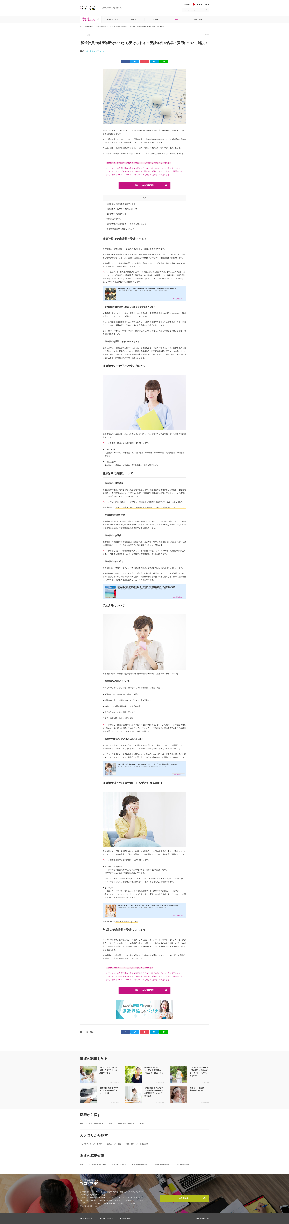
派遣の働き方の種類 (99, 1164)
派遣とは (83, 1164)
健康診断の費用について (116, 214)
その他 (142, 1123)
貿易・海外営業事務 (96, 1123)
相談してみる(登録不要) (144, 185)
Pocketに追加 (144, 61)
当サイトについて (108, 1218)
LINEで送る (163, 61)
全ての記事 (144, 1144)
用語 (176, 19)
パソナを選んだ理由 (182, 1164)
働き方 (133, 19)
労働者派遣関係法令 (162, 1164)
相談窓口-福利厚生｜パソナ (127, 921)
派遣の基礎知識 (101, 26)
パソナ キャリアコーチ (95, 51)
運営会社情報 (126, 1218)
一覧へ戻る (89, 1032)
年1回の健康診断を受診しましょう (120, 229)
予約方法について (113, 219)
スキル (155, 19)
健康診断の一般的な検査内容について (121, 209)
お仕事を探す (184, 1198)
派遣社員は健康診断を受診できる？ (120, 204)
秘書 (110, 1123)
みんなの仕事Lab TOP (87, 26)
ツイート (134, 61)
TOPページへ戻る (88, 1218)
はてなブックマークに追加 (154, 61)
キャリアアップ (112, 19)
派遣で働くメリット (119, 1164)
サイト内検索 (206, 10)
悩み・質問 (198, 19)
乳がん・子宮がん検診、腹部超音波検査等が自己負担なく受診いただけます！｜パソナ (151, 507)
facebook (125, 61)
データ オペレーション (126, 1123)
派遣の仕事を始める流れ (140, 1164)
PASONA (206, 1218)
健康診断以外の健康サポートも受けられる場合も (126, 224)
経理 (81, 1123)
